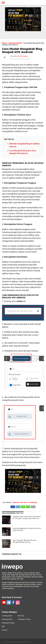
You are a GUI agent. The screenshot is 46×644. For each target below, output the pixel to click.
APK (21, 502)
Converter (32, 502)
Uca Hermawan (22, 56)
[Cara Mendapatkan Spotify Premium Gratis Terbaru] (6, 531)
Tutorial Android (15, 43)
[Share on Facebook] (12, 506)
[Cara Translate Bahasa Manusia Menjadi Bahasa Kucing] (6, 543)
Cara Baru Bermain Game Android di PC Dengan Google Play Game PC (26, 518)
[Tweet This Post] (18, 506)
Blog (26, 502)
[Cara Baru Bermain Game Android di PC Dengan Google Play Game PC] (6, 520)
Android (16, 502)
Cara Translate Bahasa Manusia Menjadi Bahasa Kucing (24, 541)
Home (4, 43)
